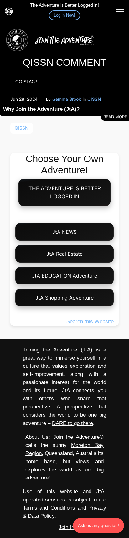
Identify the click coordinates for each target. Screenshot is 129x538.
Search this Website (90, 322)
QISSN (94, 99)
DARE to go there (72, 423)
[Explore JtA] (120, 11)
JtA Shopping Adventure (64, 298)
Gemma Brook (66, 99)
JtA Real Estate (64, 254)
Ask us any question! (98, 525)
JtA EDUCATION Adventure (64, 276)
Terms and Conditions (49, 508)
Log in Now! (64, 15)
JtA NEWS (64, 232)
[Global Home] (8, 11)
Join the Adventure (76, 437)
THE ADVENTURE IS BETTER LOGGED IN (64, 192)
